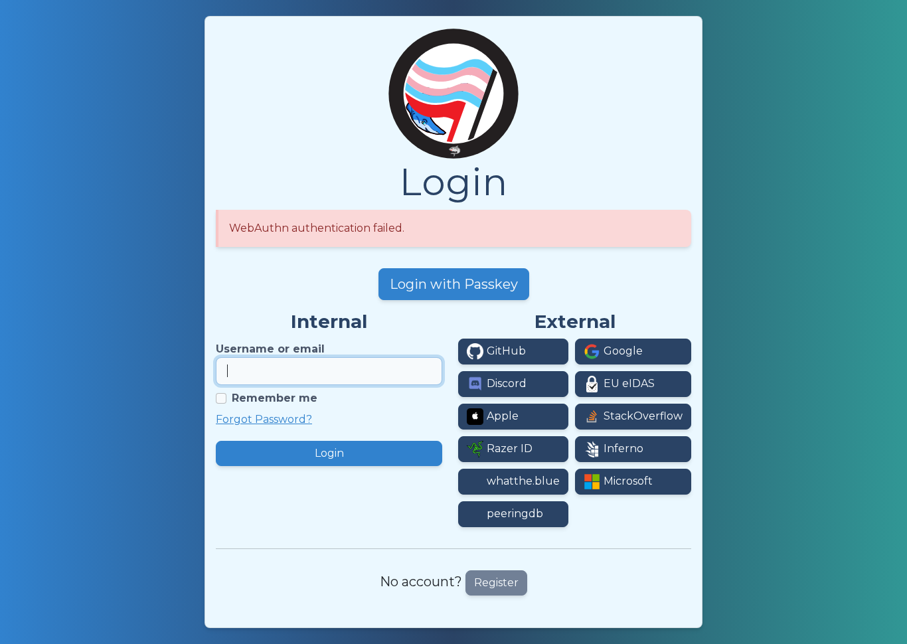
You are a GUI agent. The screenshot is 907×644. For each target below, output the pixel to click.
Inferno (623, 448)
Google (623, 351)
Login (329, 453)
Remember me (274, 398)
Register (496, 582)
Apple (503, 416)
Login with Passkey (454, 284)
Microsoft (628, 481)
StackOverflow (643, 416)
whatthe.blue (523, 481)
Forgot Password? (264, 419)
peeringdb (515, 513)
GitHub (506, 351)
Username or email (270, 349)
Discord (507, 383)
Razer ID (510, 448)
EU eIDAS (629, 383)
